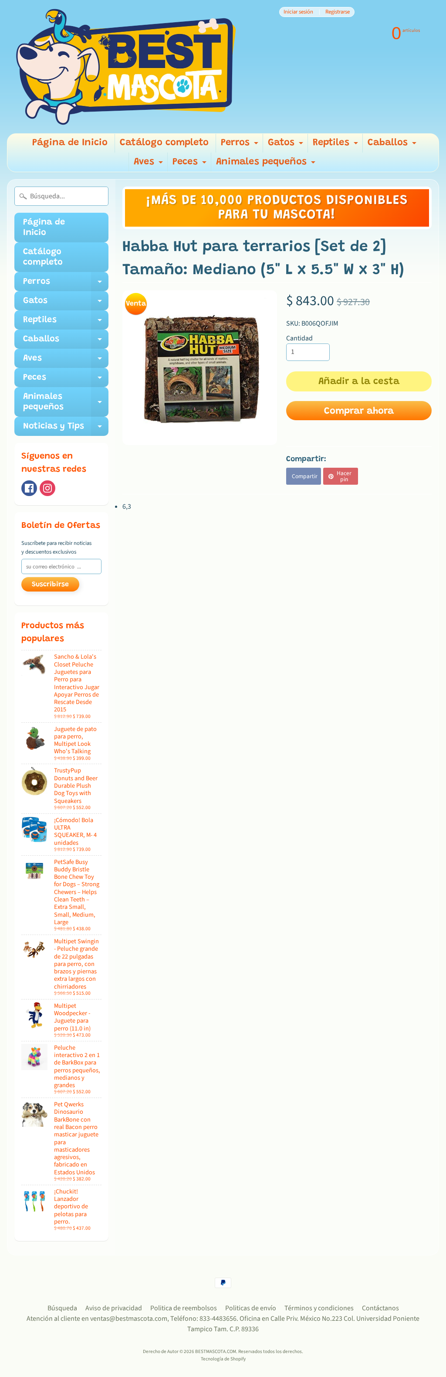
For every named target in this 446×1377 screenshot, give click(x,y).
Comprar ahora (359, 411)
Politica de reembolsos (183, 1308)
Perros (240, 145)
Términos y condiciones (319, 1308)
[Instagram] (47, 488)
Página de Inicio (70, 143)
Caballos (393, 145)
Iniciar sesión (298, 12)
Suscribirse (50, 584)
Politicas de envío (250, 1308)
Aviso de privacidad (113, 1308)
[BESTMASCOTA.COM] (127, 66)
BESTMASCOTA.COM (215, 1351)
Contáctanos (380, 1308)
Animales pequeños (267, 164)
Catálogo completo (164, 143)
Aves (149, 164)
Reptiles (336, 145)
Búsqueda (62, 1308)
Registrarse (337, 12)
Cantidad (299, 338)
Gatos (286, 145)
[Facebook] (29, 488)
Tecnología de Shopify (223, 1359)
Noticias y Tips (65, 429)
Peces (190, 164)
